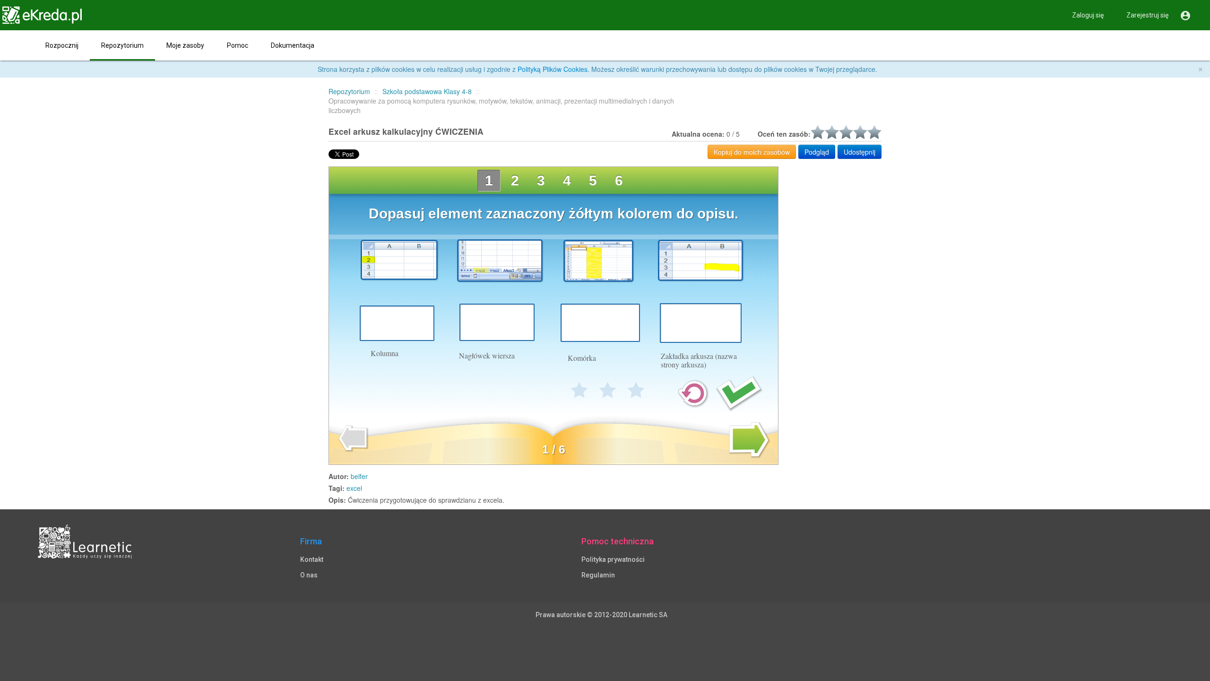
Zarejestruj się (1147, 15)
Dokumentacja (292, 45)
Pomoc (237, 45)
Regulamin (598, 575)
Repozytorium (122, 45)
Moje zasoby (185, 45)
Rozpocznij (61, 45)
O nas (309, 575)
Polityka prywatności (613, 559)
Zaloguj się (1088, 15)
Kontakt (311, 559)
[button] (17, 45)
